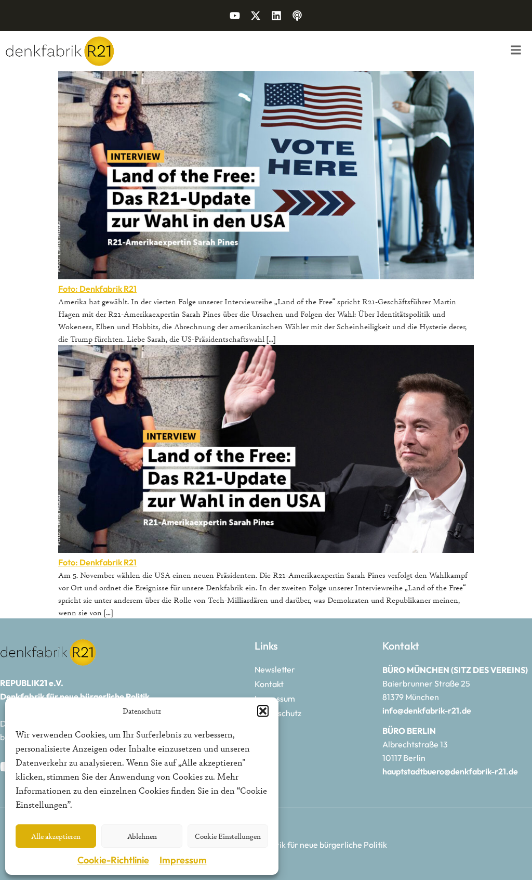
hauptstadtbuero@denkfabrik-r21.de (450, 771)
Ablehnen (142, 836)
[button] (263, 711)
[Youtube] (234, 15)
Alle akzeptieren (56, 836)
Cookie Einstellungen (228, 836)
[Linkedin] (276, 15)
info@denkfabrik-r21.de (426, 710)
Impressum (183, 860)
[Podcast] (297, 15)
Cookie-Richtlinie (113, 860)
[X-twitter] (255, 15)
